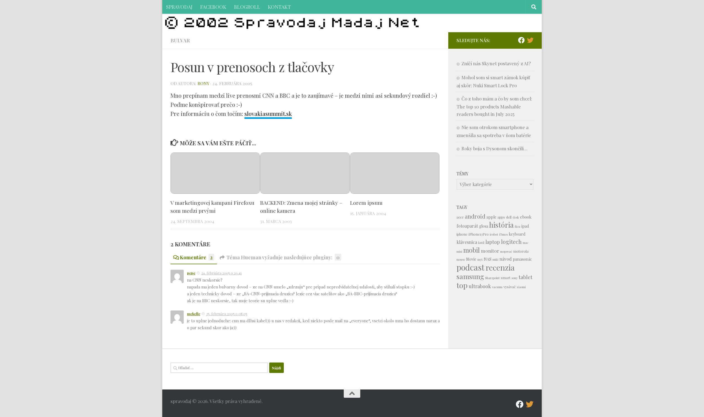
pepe (191, 273)
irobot (494, 234)
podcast (471, 267)
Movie (471, 259)
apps (501, 217)
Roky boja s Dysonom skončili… (494, 148)
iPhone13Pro (479, 234)
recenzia (500, 267)
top (462, 285)
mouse (461, 259)
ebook (526, 217)
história (501, 224)
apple (491, 217)
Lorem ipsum (366, 202)
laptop (492, 242)
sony (515, 278)
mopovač (506, 251)
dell (509, 217)
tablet (525, 277)
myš (480, 259)
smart (505, 277)
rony (203, 83)
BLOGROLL (247, 6)
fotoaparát (467, 226)
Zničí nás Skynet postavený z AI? (496, 63)
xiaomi (521, 287)
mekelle (193, 313)
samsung (470, 276)
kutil (481, 243)
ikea (517, 226)
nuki (495, 259)
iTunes (503, 234)
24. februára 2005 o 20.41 (221, 273)
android (475, 216)
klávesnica (467, 242)
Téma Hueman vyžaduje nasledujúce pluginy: (283, 257)
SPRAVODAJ (179, 6)
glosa (483, 226)
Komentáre (196, 257)
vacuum (497, 287)
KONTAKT (279, 6)
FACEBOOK (213, 6)
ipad (525, 226)
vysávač (510, 286)
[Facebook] (521, 40)
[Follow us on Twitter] (530, 40)
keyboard (517, 234)
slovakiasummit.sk (268, 113)
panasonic (522, 259)
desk (516, 217)
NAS (487, 259)
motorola (521, 251)
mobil (471, 250)
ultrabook (480, 286)
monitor (490, 250)
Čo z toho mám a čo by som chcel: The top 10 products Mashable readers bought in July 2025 (494, 106)
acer (460, 217)
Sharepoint (492, 278)
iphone (462, 234)
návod (505, 259)
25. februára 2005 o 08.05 (226, 313)
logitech (511, 241)
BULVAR (180, 40)
